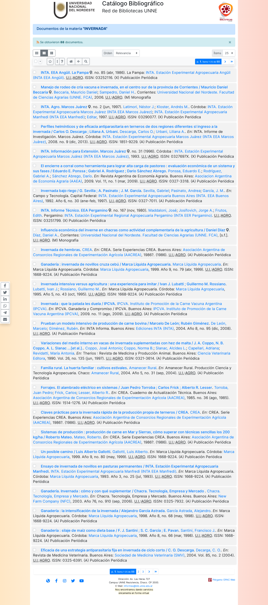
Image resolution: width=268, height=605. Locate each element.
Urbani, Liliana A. (170, 131)
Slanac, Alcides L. (171, 348)
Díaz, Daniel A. (45, 235)
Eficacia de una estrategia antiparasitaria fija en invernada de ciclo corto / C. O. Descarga (117, 550)
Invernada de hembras (60, 250)
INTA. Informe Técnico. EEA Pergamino (74, 210)
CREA (87, 250)
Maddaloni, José (162, 210)
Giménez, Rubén (63, 328)
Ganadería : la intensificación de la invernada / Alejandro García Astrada (103, 511)
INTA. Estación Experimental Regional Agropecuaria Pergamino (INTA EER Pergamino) (138, 215)
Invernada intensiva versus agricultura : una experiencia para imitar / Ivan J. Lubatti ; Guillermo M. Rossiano (133, 284)
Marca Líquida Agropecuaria (197, 264)
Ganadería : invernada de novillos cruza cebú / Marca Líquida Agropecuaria (105, 264)
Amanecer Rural (142, 368)
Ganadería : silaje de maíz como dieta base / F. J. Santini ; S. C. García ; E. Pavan (109, 530)
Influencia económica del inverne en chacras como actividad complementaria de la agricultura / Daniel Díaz (133, 230)
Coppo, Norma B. (139, 348)
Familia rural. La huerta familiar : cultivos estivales (84, 368)
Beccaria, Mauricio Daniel (75, 92)
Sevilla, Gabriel (156, 190)
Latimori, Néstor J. (139, 107)
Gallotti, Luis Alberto (130, 452)
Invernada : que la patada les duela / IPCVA (78, 303)
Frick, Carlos (65, 392)
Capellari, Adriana (203, 348)
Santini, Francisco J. (198, 530)
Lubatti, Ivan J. (45, 289)
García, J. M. (213, 190)
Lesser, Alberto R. (94, 392)
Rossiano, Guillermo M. (80, 289)
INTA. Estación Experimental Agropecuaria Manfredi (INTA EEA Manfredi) (113, 471)
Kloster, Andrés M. (173, 107)
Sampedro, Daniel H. (117, 92)
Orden (108, 53)
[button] (62, 61)
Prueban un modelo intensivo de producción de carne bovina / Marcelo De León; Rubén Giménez (125, 323)
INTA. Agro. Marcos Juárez (64, 107)
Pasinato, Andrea (186, 190)
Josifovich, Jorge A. (196, 210)
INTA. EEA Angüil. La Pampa (65, 72)
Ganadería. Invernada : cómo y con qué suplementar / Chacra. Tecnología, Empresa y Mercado (123, 491)
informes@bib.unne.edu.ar (138, 586)
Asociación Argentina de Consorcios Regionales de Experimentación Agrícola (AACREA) (109, 398)
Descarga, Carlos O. (137, 131)
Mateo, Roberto (87, 437)
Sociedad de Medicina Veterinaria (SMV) (150, 555)
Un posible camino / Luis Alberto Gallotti (75, 452)
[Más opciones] (57, 61)
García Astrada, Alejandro (189, 511)
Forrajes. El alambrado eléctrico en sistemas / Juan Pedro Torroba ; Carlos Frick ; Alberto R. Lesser (126, 387)
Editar (92, 117)
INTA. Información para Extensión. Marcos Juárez (83, 151)
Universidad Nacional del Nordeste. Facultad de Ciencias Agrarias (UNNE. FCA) (149, 235)
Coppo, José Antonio (103, 348)
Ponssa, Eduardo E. (184, 171)
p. (208, 61)
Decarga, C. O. (208, 550)
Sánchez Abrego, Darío (72, 176)
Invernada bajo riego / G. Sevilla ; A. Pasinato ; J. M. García (91, 190)
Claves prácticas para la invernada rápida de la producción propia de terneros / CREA (114, 412)
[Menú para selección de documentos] (40, 61)
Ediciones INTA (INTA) (155, 328)
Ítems (217, 53)
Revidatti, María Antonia (53, 353)
